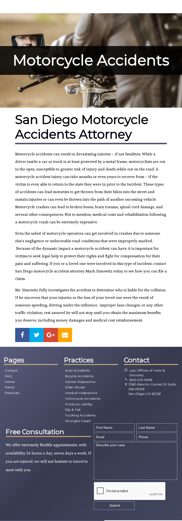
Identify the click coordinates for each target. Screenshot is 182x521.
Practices (12, 393)
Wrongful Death (78, 421)
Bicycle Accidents (79, 376)
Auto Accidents (77, 370)
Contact (11, 370)
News (9, 387)
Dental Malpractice (80, 382)
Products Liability (78, 404)
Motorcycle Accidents (82, 398)
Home (10, 382)
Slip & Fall (72, 409)
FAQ (8, 376)
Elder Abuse (75, 387)
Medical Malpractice (81, 393)
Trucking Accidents (80, 415)
